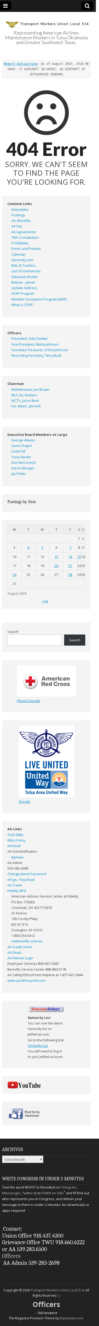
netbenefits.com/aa (26, 941)
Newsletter (20, 209)
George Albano (23, 440)
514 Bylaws (20, 243)
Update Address (24, 288)
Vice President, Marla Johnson (35, 344)
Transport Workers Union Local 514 (57, 1290)
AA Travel (14, 885)
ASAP (15, 293)
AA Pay (16, 226)
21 (70, 566)
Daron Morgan (22, 468)
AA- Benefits (21, 220)
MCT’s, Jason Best (25, 400)
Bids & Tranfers (23, 265)
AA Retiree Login (20, 958)
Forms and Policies (26, 248)
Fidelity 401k (16, 891)
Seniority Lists (22, 260)
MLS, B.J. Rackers (24, 395)
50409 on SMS (53, 1193)
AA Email (14, 846)
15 (79, 557)
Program (27, 293)
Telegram (68, 1187)
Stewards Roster (24, 277)
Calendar (18, 254)
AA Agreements (23, 232)
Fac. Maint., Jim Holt (26, 406)
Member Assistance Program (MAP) (39, 299)
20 (56, 566)
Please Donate (28, 701)
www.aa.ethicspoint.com (26, 980)
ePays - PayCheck (21, 879)
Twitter (27, 1193)
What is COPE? (22, 305)
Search (12, 631)
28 (70, 575)
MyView (17, 857)
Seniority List (38, 1045)
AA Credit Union (19, 947)
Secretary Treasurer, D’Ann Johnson (39, 350)
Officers (11, 1256)
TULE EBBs (15, 835)
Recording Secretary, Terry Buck (36, 355)
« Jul (45, 601)
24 (14, 575)
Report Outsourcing (20, 64)
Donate (24, 801)
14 (70, 557)
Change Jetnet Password (26, 874)
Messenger (11, 1193)
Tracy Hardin (21, 457)
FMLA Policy (16, 840)
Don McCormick (23, 462)
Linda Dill (18, 451)
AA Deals (14, 952)
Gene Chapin (21, 445)
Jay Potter (18, 473)
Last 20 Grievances (26, 271)
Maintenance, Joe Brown (30, 389)
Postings (18, 215)
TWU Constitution (25, 237)
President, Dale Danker (29, 338)
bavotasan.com (71, 1318)
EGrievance (47, 1313)
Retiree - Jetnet (23, 282)
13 (56, 557)
